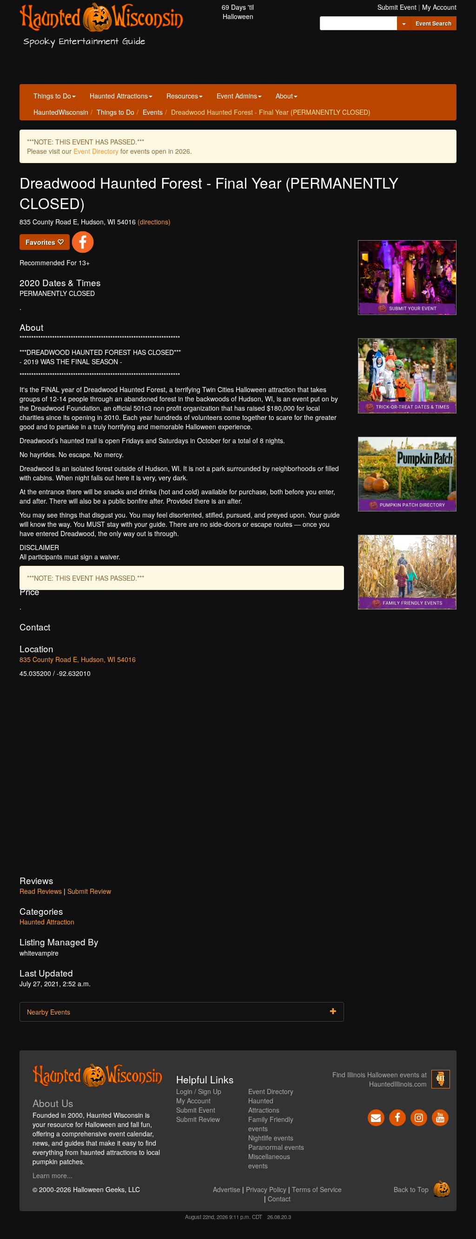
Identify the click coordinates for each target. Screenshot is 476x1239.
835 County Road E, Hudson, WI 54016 (78, 659)
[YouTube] (440, 1116)
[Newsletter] (376, 1116)
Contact (279, 1198)
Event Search (433, 23)
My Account (439, 7)
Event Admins (237, 95)
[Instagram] (419, 1116)
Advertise (226, 1189)
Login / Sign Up (198, 1091)
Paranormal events (276, 1147)
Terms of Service (317, 1189)
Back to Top (411, 1189)
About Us (53, 1103)
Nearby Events (48, 1011)
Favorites (41, 242)
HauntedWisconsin (60, 112)
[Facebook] (397, 1116)
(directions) (154, 221)
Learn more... (53, 1175)
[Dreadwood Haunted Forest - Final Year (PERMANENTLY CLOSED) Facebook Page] (83, 241)
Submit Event (396, 7)
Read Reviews (41, 891)
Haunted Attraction (47, 921)
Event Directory (96, 151)
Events (153, 112)
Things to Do (52, 95)
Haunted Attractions (119, 95)
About (284, 95)
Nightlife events (270, 1137)
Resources (182, 95)
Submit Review (89, 891)
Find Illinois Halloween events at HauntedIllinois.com (379, 1079)
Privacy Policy (266, 1189)
